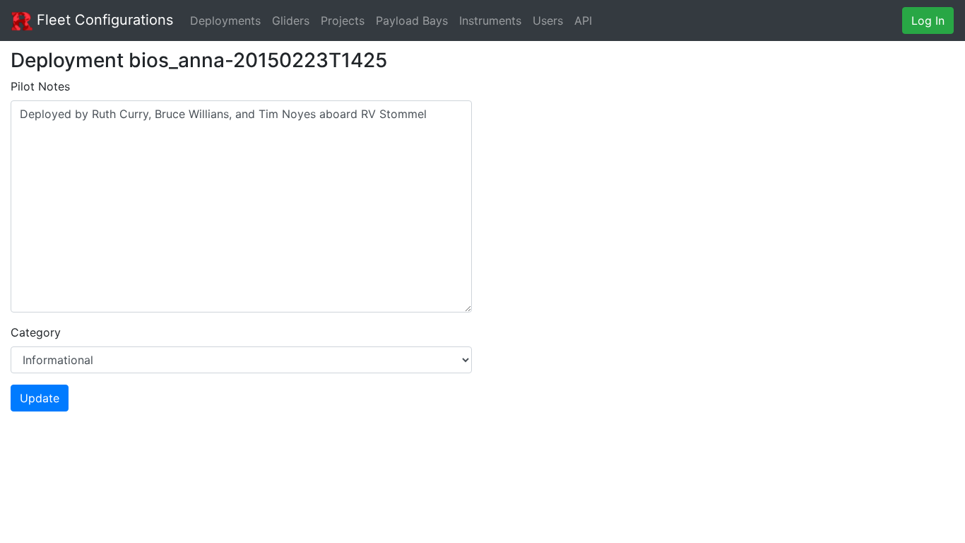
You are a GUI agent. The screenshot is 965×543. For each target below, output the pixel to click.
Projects (343, 20)
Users (548, 20)
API (583, 20)
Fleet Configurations (102, 19)
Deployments (225, 20)
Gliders (290, 20)
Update (39, 398)
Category (36, 332)
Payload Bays (412, 20)
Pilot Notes (40, 86)
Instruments (490, 20)
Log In (928, 20)
